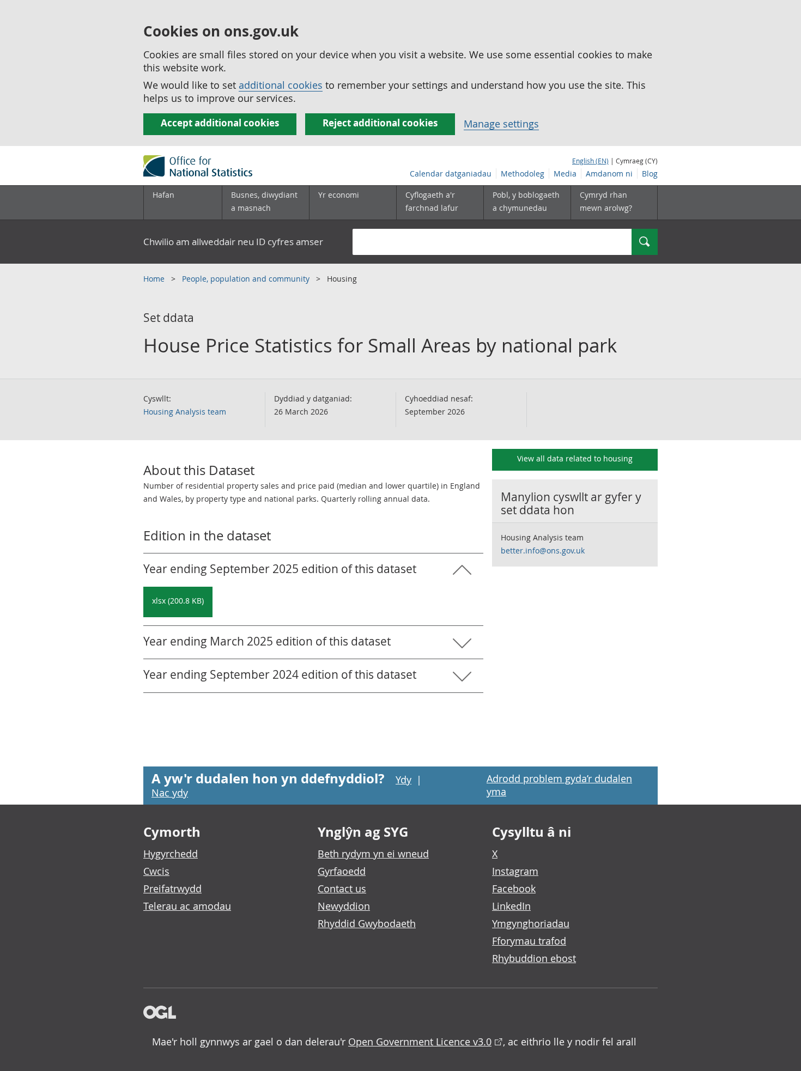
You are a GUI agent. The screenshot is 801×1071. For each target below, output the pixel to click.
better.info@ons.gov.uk (543, 550)
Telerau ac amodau (187, 905)
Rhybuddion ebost (534, 958)
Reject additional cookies (380, 123)
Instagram (515, 871)
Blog (650, 173)
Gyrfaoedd (342, 871)
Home (155, 278)
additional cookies (281, 85)
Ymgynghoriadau (530, 923)
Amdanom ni (609, 173)
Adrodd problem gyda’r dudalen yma (559, 785)
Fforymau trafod (529, 940)
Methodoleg (522, 173)
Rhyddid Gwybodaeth (367, 923)
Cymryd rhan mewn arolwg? (606, 201)
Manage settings (501, 123)
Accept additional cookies (220, 123)
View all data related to (575, 458)
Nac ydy (169, 792)
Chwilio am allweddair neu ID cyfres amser (233, 241)
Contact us (342, 888)
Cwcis (156, 871)
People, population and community (247, 278)
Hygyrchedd (170, 853)
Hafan (163, 195)
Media (565, 173)
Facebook (514, 888)
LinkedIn (511, 905)
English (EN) (590, 160)
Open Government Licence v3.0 (419, 1041)
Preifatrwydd (172, 888)
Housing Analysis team (184, 411)
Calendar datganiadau (450, 173)
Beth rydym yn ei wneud (373, 853)
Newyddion (344, 905)
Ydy (403, 779)
